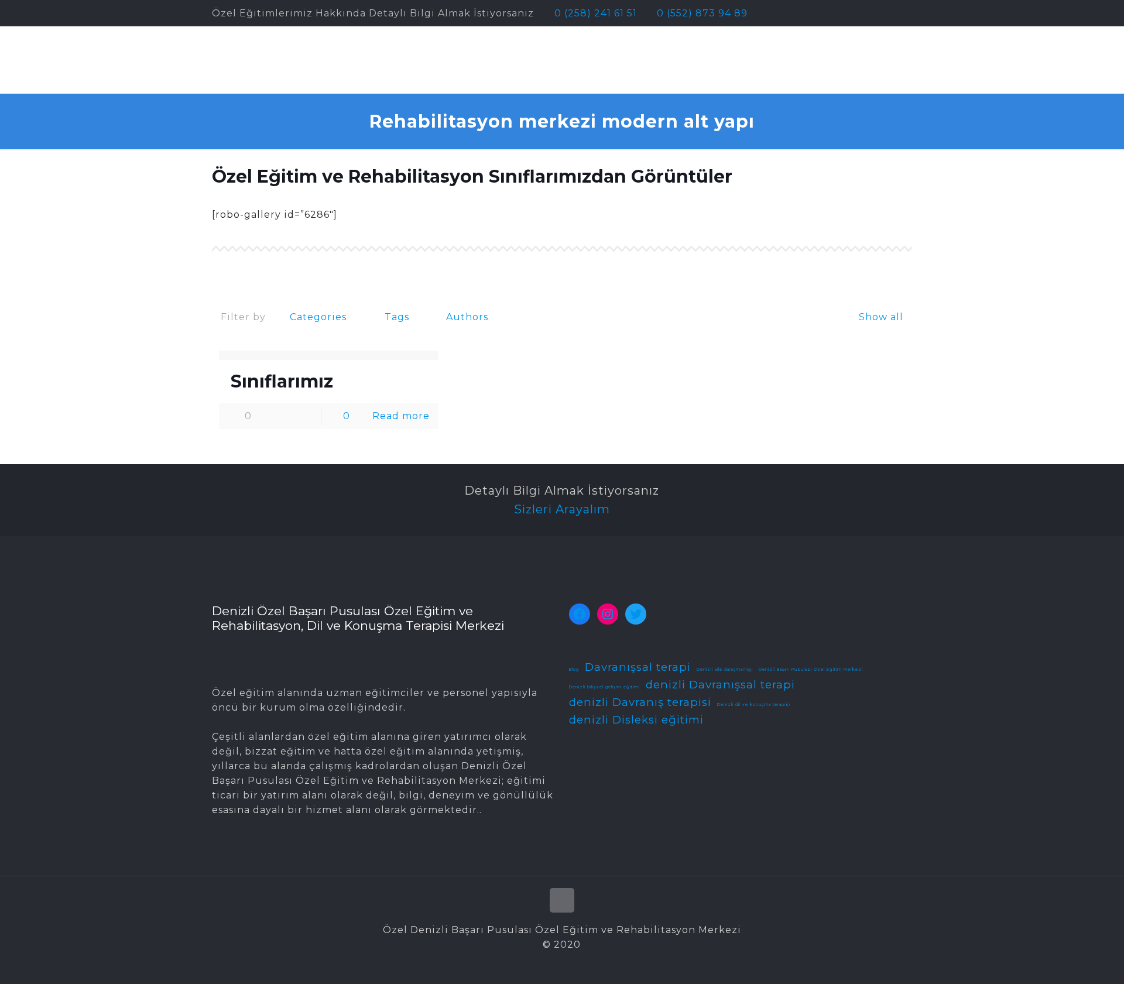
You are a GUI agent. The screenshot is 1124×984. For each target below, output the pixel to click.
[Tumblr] (906, 13)
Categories (318, 317)
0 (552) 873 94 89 (702, 13)
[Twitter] (858, 13)
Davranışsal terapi (638, 667)
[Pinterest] (874, 13)
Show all (881, 317)
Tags (397, 317)
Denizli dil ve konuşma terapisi (753, 704)
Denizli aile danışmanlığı (725, 669)
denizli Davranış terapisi (640, 702)
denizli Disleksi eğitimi (636, 719)
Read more (401, 415)
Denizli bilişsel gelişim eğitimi (604, 687)
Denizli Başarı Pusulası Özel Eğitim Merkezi (811, 669)
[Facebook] (843, 13)
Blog (574, 669)
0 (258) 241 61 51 (595, 13)
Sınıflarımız (282, 381)
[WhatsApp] (827, 13)
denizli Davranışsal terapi (720, 684)
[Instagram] (890, 13)
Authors (467, 317)
